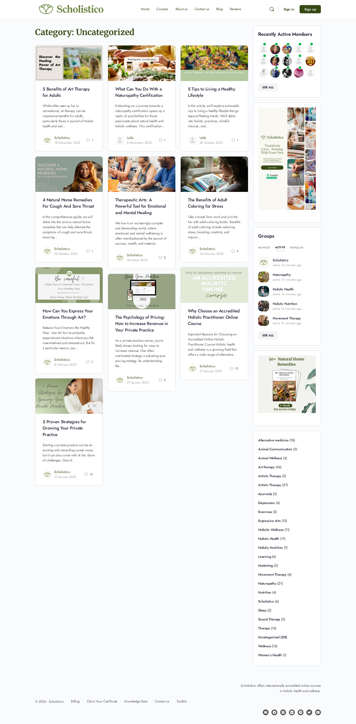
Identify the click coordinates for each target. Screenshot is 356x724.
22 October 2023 (65, 253)
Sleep (262, 610)
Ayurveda (265, 493)
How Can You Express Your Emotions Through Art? (68, 314)
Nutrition (264, 592)
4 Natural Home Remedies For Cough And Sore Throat (68, 203)
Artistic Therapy (269, 485)
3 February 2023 (211, 371)
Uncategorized (268, 637)
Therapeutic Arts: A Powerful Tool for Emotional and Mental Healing (140, 206)
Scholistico (62, 137)
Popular (296, 247)
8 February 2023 (65, 364)
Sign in (289, 9)
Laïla (130, 137)
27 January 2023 (138, 382)
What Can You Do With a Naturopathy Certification (139, 92)
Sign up (310, 9)
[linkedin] (292, 712)
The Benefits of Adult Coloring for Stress (207, 203)
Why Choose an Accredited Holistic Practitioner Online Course (214, 317)
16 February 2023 (211, 253)
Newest (264, 247)
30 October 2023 (211, 142)
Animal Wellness (270, 458)
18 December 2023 (67, 142)
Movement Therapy (287, 318)
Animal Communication (275, 449)
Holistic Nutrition (285, 303)
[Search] (272, 9)
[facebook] (274, 712)
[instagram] (283, 712)
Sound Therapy (269, 619)
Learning (264, 556)
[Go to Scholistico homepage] (71, 9)
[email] (266, 712)
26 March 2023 (137, 260)
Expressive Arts (269, 520)
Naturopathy (282, 274)
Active (280, 247)
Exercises (265, 511)
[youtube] (318, 712)
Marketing (265, 565)
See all (268, 87)
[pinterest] (300, 712)
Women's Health (270, 655)
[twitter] (309, 712)
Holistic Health (283, 289)
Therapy (264, 628)
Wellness (264, 646)
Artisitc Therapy (269, 476)
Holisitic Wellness (271, 529)
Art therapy (266, 467)
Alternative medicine (273, 440)
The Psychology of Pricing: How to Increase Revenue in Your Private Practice (141, 323)
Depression (266, 502)
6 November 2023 (139, 142)
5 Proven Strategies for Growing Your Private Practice (64, 428)
